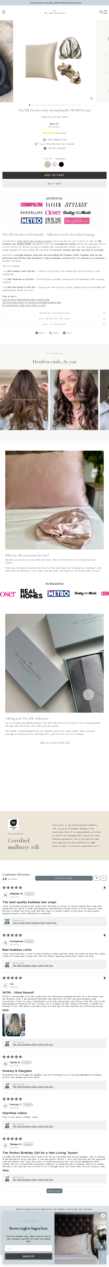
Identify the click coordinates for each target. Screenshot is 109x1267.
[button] (49, 133)
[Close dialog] (103, 1215)
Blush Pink (54, 164)
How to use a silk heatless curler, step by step (26, 299)
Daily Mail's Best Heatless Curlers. (34, 241)
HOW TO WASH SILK (54, 324)
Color (54, 159)
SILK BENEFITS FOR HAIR (54, 319)
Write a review (64, 878)
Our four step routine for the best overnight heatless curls (31, 302)
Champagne (48, 164)
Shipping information (55, 313)
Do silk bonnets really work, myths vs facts (24, 305)
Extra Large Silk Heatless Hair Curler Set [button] (35, 923)
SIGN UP (28, 1256)
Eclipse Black (61, 164)
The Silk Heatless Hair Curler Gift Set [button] (33, 965)
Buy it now (54, 184)
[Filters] (97, 878)
